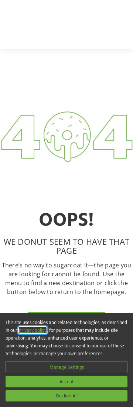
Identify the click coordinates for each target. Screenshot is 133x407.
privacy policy (33, 330)
